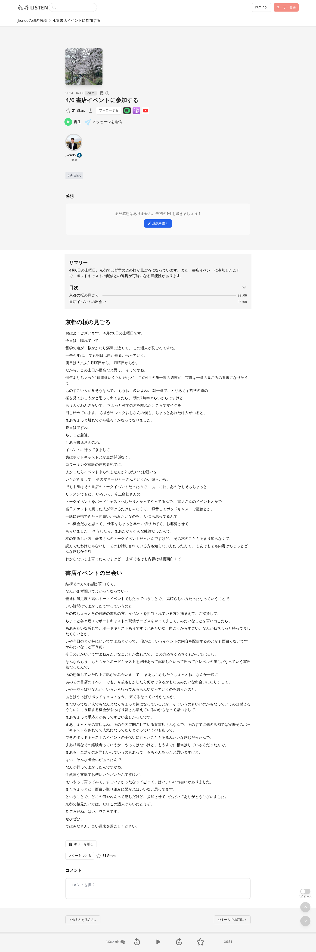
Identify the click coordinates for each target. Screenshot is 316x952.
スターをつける (79, 856)
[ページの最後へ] (305, 921)
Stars (78, 110)
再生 (77, 122)
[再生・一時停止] (157, 941)
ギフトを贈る (83, 844)
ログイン (261, 7)
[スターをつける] (68, 110)
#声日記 (74, 175)
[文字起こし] (101, 93)
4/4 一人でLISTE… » (232, 920)
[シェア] (90, 110)
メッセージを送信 (107, 122)
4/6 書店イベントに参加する (102, 100)
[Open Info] (107, 93)
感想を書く (160, 223)
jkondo (71, 155)
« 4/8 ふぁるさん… (82, 920)
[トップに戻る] (305, 907)
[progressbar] (158, 932)
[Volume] (119, 942)
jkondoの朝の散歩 (32, 20)
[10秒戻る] (136, 941)
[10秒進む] (179, 941)
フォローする (108, 110)
